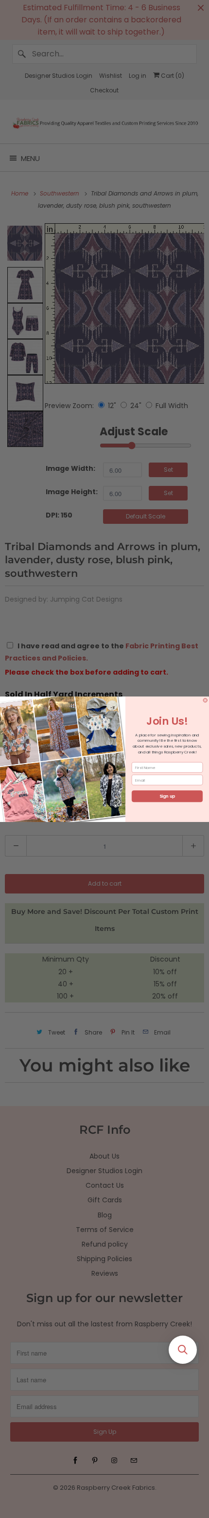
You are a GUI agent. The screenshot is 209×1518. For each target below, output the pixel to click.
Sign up (167, 796)
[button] (183, 1350)
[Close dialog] (205, 700)
